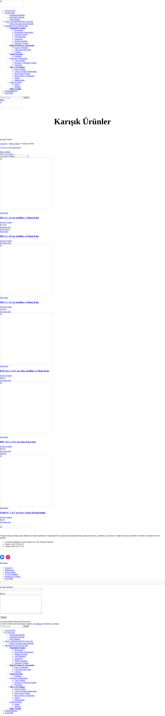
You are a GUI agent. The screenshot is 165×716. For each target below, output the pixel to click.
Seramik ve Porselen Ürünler (25, 63)
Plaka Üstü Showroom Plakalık (22, 24)
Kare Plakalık (15, 19)
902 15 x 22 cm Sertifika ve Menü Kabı (19, 217)
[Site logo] (12, 7)
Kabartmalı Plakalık (17, 15)
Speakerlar (18, 39)
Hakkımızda (9, 570)
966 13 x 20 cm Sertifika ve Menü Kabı (19, 236)
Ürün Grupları (10, 572)
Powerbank (18, 30)
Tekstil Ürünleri (16, 82)
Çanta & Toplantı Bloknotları (25, 71)
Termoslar (18, 65)
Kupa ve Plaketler (21, 48)
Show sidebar (5, 152)
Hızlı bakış (4, 213)
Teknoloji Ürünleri (21, 43)
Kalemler (18, 56)
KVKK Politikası (11, 574)
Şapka (16, 84)
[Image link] (14, 527)
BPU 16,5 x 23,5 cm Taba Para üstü (18, 442)
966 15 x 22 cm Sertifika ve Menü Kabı (19, 302)
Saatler (17, 78)
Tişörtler (17, 87)
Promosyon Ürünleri (12, 576)
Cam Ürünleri (19, 61)
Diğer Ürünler (14, 144)
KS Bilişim (37, 624)
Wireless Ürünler (20, 35)
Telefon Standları (21, 41)
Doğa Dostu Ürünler (22, 74)
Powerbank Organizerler (23, 32)
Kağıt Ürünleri (20, 69)
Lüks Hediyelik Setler (22, 50)
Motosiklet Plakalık (17, 17)
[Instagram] (8, 557)
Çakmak (17, 52)
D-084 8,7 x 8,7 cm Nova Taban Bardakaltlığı (22, 512)
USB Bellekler (20, 37)
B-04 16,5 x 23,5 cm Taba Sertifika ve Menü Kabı (24, 371)
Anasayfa (3, 144)
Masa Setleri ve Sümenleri (24, 76)
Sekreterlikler (19, 80)
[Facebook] (2, 557)
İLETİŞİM (9, 579)
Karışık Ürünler (6, 222)
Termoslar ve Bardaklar (19, 58)
